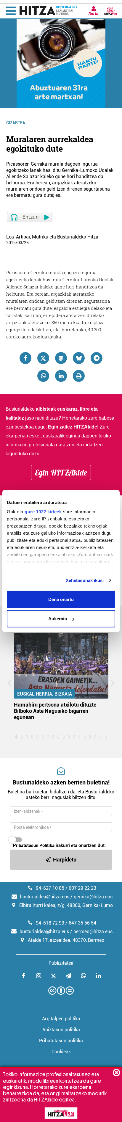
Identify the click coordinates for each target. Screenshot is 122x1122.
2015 (11, 242)
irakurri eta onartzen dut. (59, 845)
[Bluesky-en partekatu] (79, 358)
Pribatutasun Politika (33, 845)
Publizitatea (61, 963)
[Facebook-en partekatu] (25, 358)
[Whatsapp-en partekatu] (43, 376)
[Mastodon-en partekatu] (61, 358)
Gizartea (15, 122)
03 (19, 242)
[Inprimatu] (79, 376)
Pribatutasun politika (61, 1040)
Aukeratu (57, 618)
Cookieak (61, 1051)
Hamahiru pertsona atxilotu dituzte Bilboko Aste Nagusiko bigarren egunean (55, 711)
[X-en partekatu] (43, 358)
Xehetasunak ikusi (85, 580)
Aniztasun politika (61, 1029)
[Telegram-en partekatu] (96, 358)
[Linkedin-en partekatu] (61, 376)
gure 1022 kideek (43, 511)
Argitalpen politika (61, 1018)
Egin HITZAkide (61, 472)
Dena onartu (61, 599)
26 (26, 242)
